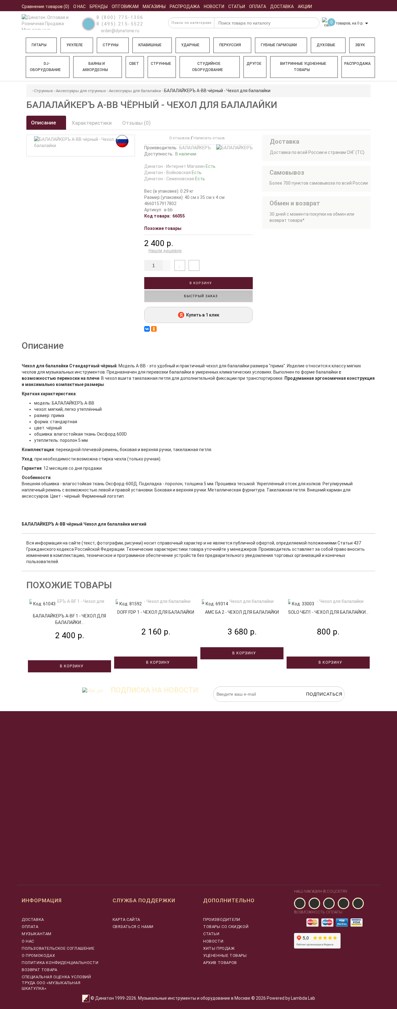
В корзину (200, 283)
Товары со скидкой (225, 926)
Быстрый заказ (200, 296)
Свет (134, 63)
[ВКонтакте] (147, 329)
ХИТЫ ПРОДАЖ (219, 948)
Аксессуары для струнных (81, 90)
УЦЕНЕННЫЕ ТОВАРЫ (225, 955)
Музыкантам (36, 933)
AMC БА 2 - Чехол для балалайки (242, 612)
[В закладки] (179, 265)
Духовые (326, 45)
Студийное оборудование (207, 66)
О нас (28, 941)
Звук (360, 45)
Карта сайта (127, 919)
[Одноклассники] (154, 329)
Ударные (190, 45)
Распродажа (357, 63)
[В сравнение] (194, 265)
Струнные (161, 63)
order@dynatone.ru (119, 30)
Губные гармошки (279, 45)
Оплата (30, 926)
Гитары (39, 45)
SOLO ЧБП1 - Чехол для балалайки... (328, 612)
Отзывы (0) (136, 123)
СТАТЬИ (211, 933)
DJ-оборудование (45, 66)
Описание (44, 122)
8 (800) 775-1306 (120, 17)
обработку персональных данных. (315, 705)
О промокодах (38, 955)
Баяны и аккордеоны (95, 66)
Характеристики (92, 123)
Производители (221, 919)
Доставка (33, 919)
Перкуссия (230, 45)
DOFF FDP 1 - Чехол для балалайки (155, 612)
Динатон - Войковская (173, 172)
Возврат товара (39, 969)
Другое (254, 63)
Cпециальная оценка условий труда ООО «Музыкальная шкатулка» (56, 982)
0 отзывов (178, 138)
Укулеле (74, 45)
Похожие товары (162, 228)
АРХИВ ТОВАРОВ (220, 962)
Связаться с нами (133, 926)
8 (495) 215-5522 (120, 24)
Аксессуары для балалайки (135, 90)
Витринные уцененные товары (303, 66)
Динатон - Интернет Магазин (180, 166)
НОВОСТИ (213, 941)
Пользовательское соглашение (58, 948)
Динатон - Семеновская (174, 178)
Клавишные (150, 45)
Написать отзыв (209, 138)
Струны (110, 45)
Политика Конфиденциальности (60, 962)
